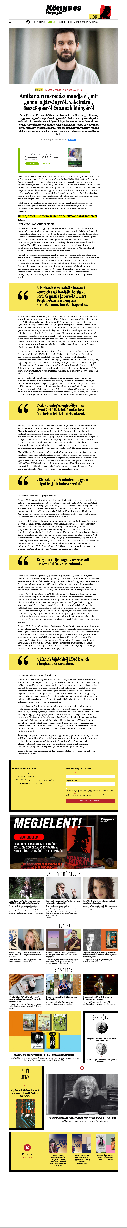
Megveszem (32, 164)
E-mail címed (71, 773)
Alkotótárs (41, 22)
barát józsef (54, 90)
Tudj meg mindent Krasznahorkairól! (95, 17)
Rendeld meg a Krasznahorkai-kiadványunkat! (84, 22)
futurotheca (62, 22)
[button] (10, 22)
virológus (80, 90)
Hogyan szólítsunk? (72, 780)
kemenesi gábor (62, 90)
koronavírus (70, 90)
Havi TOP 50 (51, 22)
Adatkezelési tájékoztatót (81, 793)
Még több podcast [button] (27, 1157)
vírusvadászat (47, 90)
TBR (34, 22)
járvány (75, 90)
